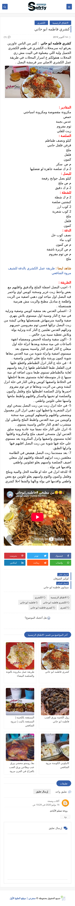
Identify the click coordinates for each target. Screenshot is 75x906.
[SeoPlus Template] (62, 898)
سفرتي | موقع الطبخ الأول (23, 898)
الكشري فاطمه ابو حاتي (55, 602)
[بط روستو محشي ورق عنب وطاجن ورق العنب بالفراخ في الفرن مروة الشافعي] (20, 747)
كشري (63, 607)
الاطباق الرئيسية (60, 22)
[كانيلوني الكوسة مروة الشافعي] (55, 747)
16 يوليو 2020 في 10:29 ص (46, 804)
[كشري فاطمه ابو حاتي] (55, 656)
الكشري (41, 22)
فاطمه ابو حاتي (27, 602)
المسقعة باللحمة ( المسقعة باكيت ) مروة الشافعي (22, 721)
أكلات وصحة (53, 801)
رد (65, 816)
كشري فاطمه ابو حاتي (41, 607)
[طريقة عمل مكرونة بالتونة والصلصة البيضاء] (20, 656)
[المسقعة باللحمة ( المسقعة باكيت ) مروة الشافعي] (20, 701)
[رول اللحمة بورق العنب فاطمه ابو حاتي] (55, 701)
